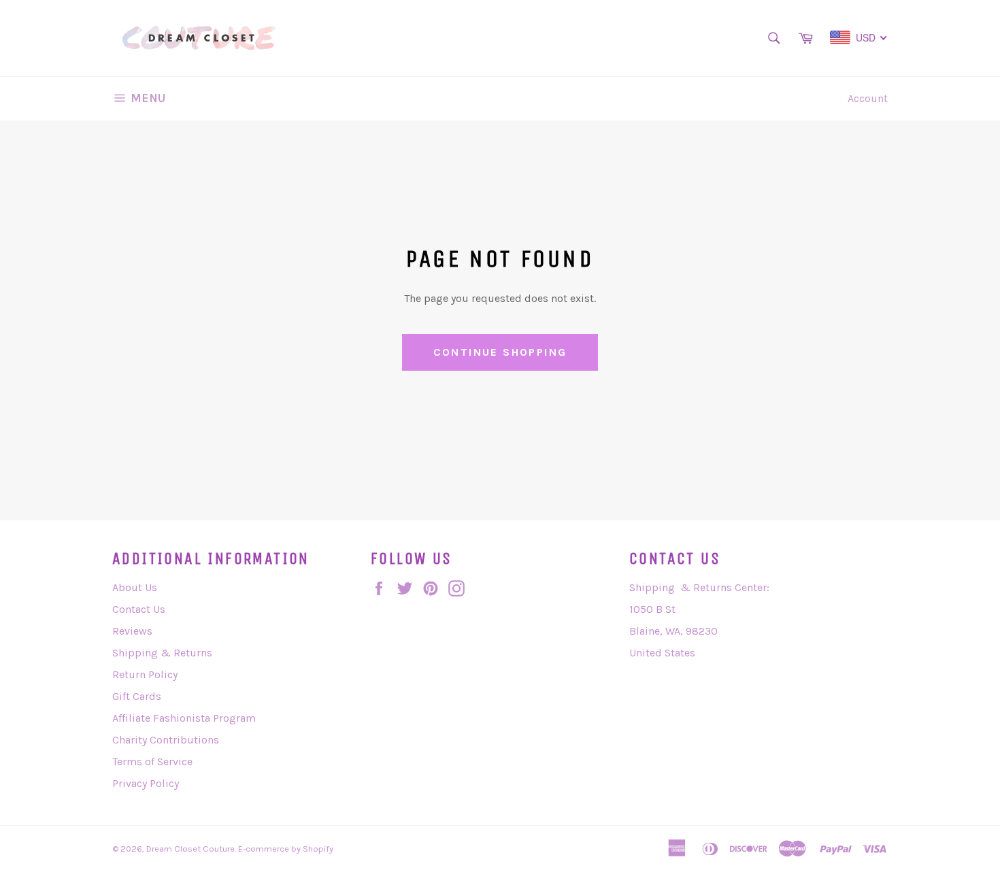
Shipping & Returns (162, 652)
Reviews (132, 630)
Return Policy (145, 674)
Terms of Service (152, 761)
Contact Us (138, 609)
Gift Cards (136, 696)
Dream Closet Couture (190, 848)
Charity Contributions (165, 739)
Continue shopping (500, 352)
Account (868, 98)
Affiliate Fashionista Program (184, 718)
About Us (134, 587)
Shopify (318, 848)
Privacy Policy (145, 783)
